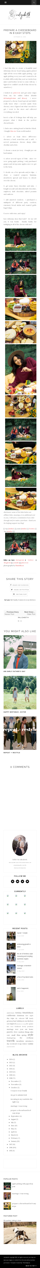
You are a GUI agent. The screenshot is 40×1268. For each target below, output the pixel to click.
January (14, 1141)
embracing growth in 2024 (24, 945)
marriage (10, 1029)
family (15, 600)
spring (24, 1035)
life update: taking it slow (12, 1220)
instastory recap (21, 1024)
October (14, 1088)
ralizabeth (23, 617)
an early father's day (14, 671)
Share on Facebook (21, 585)
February (14, 1138)
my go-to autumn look (19, 1095)
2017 (10, 1144)
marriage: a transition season (24, 967)
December (15, 1081)
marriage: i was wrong (19, 1106)
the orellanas (26, 1038)
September (15, 1116)
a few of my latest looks (25, 977)
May (12, 1129)
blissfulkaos (28, 1012)
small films (15, 1035)
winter (24, 1044)
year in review (11, 1046)
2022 (11, 1066)
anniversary (10, 1013)
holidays (20, 1021)
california (11, 1015)
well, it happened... (23, 988)
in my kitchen (30, 600)
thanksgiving (11, 1038)
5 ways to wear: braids (19, 1091)
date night (29, 1015)
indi (8, 1024)
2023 (11, 1062)
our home (29, 1029)
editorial (21, 1018)
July (12, 1122)
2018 (10, 1078)
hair (14, 1021)
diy (16, 1018)
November (15, 1084)
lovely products (27, 1026)
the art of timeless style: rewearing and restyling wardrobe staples (25, 956)
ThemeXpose (26, 1263)
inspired (13, 1024)
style (30, 1034)
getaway (10, 1021)
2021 (10, 1069)
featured (21, 600)
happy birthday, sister (15, 712)
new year (19, 1029)
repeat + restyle (12, 753)
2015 (10, 1151)
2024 (11, 1059)
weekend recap (16, 1044)
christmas (20, 1015)
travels (11, 1040)
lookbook (18, 1026)
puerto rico (12, 1032)
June (12, 1126)
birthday (18, 1013)
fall (11, 600)
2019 (10, 1075)
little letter (10, 1026)
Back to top (30, 1266)
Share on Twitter (21, 589)
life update (29, 1024)
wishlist (30, 1044)
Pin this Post (21, 594)
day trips (10, 1018)
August (13, 1119)
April (12, 1132)
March (13, 1135)
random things (24, 1032)
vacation (20, 1041)
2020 (11, 1072)
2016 (10, 1148)
